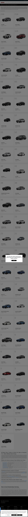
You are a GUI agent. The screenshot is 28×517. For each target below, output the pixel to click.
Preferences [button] (16, 513)
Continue (14, 260)
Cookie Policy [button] (2, 513)
